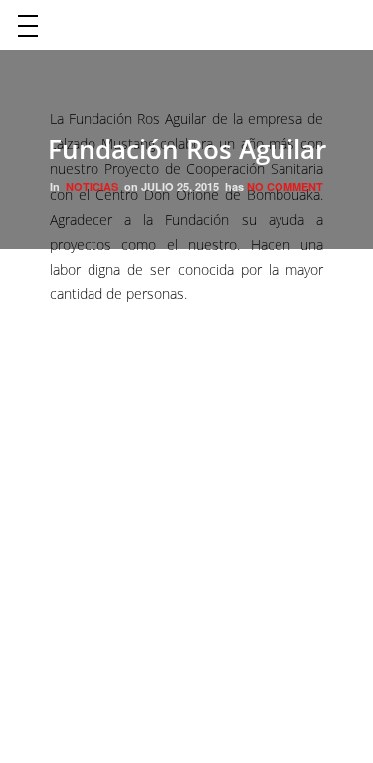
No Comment (285, 186)
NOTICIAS (92, 186)
